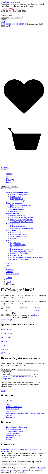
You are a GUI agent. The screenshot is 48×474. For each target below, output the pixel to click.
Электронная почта (8, 369)
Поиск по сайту (7, 15)
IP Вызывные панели (18, 226)
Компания (5, 374)
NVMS (3, 345)
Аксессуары (11, 230)
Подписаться (6, 372)
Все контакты (6, 452)
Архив (8, 241)
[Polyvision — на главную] (13, 13)
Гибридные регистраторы (20, 205)
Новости (9, 174)
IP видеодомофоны (17, 215)
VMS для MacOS (7, 329)
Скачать (37, 310)
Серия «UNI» (15, 197)
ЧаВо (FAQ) (10, 180)
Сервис (8, 176)
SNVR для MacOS (8, 333)
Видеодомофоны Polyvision (21, 251)
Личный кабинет (12, 274)
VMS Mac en (6, 353)
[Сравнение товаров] (24, 73)
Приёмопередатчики (18, 234)
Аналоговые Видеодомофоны (22, 218)
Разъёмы (13, 238)
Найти (4, 20)
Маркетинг (10, 411)
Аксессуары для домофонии (21, 222)
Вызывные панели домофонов (22, 249)
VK (2, 22)
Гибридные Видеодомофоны (21, 220)
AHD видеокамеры (18, 201)
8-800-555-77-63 (7, 24)
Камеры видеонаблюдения (17, 192)
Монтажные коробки (18, 236)
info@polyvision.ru (34, 449)
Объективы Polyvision (19, 253)
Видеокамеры (15, 243)
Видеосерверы (16, 255)
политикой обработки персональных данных (19, 376)
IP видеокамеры (16, 199)
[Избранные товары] (24, 119)
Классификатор (12, 417)
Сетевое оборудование (15, 209)
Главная (9, 278)
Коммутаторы (15, 211)
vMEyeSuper (6, 337)
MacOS (8, 282)
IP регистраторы (16, 207)
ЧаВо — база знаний (14, 407)
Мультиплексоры (17, 247)
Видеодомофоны (12, 213)
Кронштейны (15, 232)
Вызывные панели (13, 224)
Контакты (9, 182)
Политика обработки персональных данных (23, 469)
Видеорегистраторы (14, 203)
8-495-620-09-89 (20, 24)
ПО (7, 178)
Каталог (7, 170)
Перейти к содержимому (11, 2)
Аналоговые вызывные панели (22, 228)
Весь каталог (7, 188)
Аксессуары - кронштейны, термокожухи (26, 257)
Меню (14, 186)
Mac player (5, 349)
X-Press (4, 341)
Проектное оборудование (20, 195)
